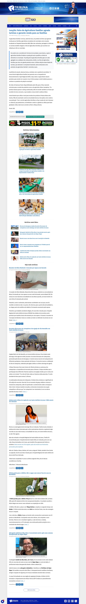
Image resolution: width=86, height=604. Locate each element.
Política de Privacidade (32, 1)
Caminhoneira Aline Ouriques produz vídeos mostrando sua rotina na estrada (35, 251)
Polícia (40, 25)
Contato (25, 1)
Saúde (50, 25)
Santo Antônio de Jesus (17, 25)
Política (35, 25)
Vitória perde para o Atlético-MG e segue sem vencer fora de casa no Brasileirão (30, 473)
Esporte (59, 25)
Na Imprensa (20, 1)
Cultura (54, 25)
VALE (31, 25)
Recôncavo (26, 25)
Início (22, 600)
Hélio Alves (15, 1)
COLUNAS (64, 25)
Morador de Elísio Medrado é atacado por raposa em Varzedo (27, 268)
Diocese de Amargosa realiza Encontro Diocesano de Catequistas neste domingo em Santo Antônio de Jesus (34, 227)
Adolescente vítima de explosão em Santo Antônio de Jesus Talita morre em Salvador (35, 257)
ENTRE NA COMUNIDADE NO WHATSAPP (36, 116)
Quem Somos (9, 1)
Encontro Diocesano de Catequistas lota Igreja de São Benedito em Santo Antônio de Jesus (29, 329)
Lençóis (19, 35)
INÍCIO (10, 25)
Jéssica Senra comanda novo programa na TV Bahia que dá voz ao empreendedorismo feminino (35, 245)
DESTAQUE (19, 269)
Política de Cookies (41, 1)
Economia (45, 25)
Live (69, 25)
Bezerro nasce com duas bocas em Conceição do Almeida (34, 238)
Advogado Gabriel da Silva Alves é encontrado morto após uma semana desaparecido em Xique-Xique (35, 233)
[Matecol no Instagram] (31, 123)
